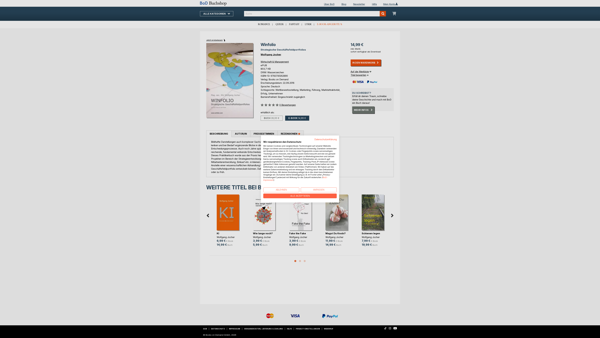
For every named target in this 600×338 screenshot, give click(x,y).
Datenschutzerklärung (326, 139)
